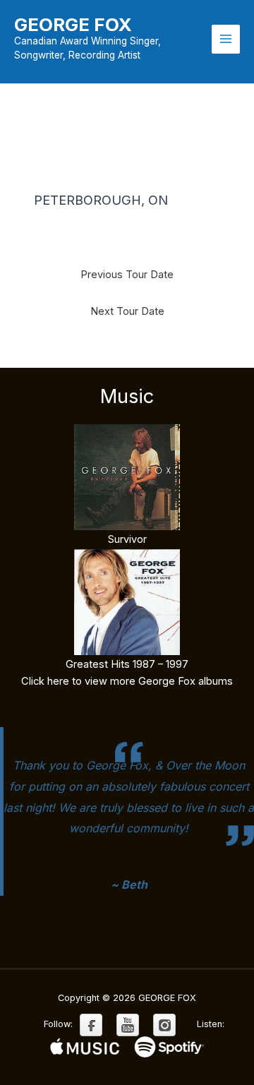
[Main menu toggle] (226, 39)
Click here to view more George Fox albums (127, 681)
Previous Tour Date (127, 274)
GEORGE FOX (73, 24)
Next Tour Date (127, 311)
